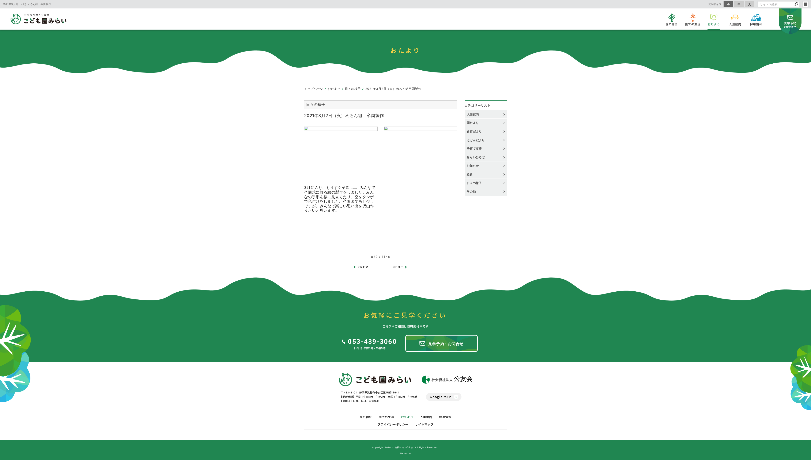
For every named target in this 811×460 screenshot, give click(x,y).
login (805, 4)
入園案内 (473, 114)
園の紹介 (365, 417)
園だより (473, 122)
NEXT (398, 267)
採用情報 (445, 417)
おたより (407, 417)
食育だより (474, 131)
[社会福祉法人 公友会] (447, 379)
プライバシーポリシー (392, 424)
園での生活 (386, 417)
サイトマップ (424, 424)
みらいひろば (476, 157)
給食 (470, 174)
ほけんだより (476, 140)
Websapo (405, 453)
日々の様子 (474, 183)
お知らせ (473, 165)
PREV (363, 267)
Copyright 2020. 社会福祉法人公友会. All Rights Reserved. (405, 447)
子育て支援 (474, 148)
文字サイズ (715, 4)
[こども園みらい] (375, 379)
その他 (473, 191)
